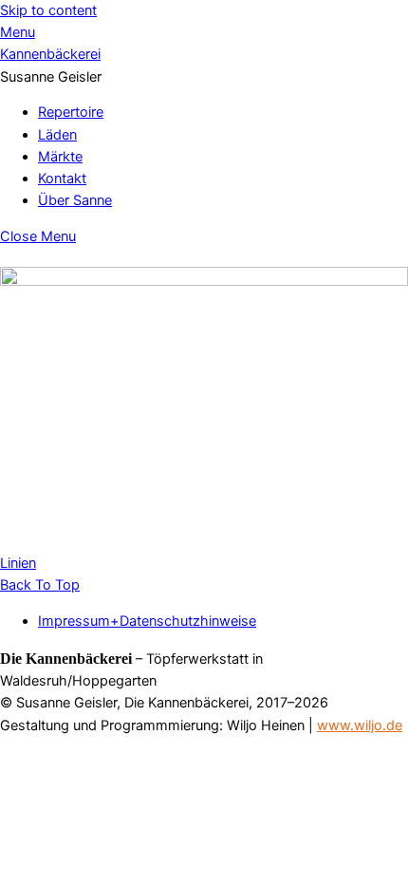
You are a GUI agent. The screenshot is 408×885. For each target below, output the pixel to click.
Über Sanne (75, 200)
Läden (57, 134)
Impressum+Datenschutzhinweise (147, 621)
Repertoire (70, 112)
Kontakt (62, 178)
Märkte (60, 156)
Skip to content (48, 10)
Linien (18, 563)
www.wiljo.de (359, 725)
